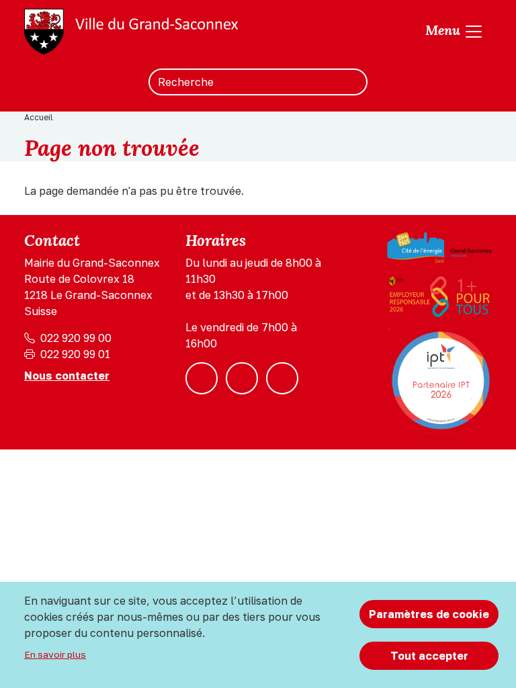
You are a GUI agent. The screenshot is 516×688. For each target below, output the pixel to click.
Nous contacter (67, 375)
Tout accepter (429, 655)
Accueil (38, 117)
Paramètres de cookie (429, 614)
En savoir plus (55, 654)
